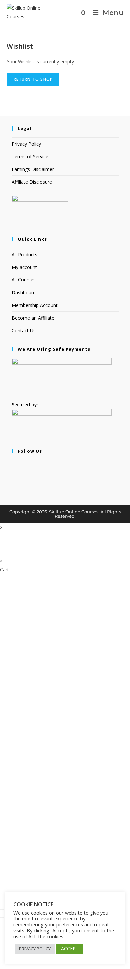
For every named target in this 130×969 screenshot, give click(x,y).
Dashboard (24, 292)
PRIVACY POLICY (35, 949)
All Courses (24, 279)
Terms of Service (30, 156)
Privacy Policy (26, 144)
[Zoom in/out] (2, 909)
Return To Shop (33, 79)
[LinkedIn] (13, 481)
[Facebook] (13, 464)
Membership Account (35, 305)
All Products (24, 254)
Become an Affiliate (33, 318)
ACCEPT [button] (70, 948)
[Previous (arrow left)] (2, 917)
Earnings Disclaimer (33, 169)
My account (24, 267)
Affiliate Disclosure (32, 182)
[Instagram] (13, 472)
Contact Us (24, 330)
